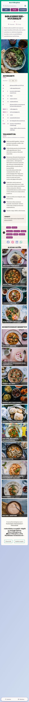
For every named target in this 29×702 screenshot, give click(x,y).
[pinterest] (12, 242)
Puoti (14, 10)
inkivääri (23, 231)
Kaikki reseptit (19, 541)
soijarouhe (22, 234)
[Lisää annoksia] (16, 80)
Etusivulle (8, 541)
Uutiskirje (23, 10)
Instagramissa (18, 523)
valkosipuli (9, 237)
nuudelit (16, 234)
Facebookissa (10, 523)
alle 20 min (16, 231)
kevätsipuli (9, 234)
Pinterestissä (14, 525)
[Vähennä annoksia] (10, 80)
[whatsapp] (21, 242)
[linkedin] (17, 242)
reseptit (8, 227)
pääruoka (14, 227)
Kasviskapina (14, 2)
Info (6, 10)
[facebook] (8, 242)
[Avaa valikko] (25, 5)
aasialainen (9, 231)
